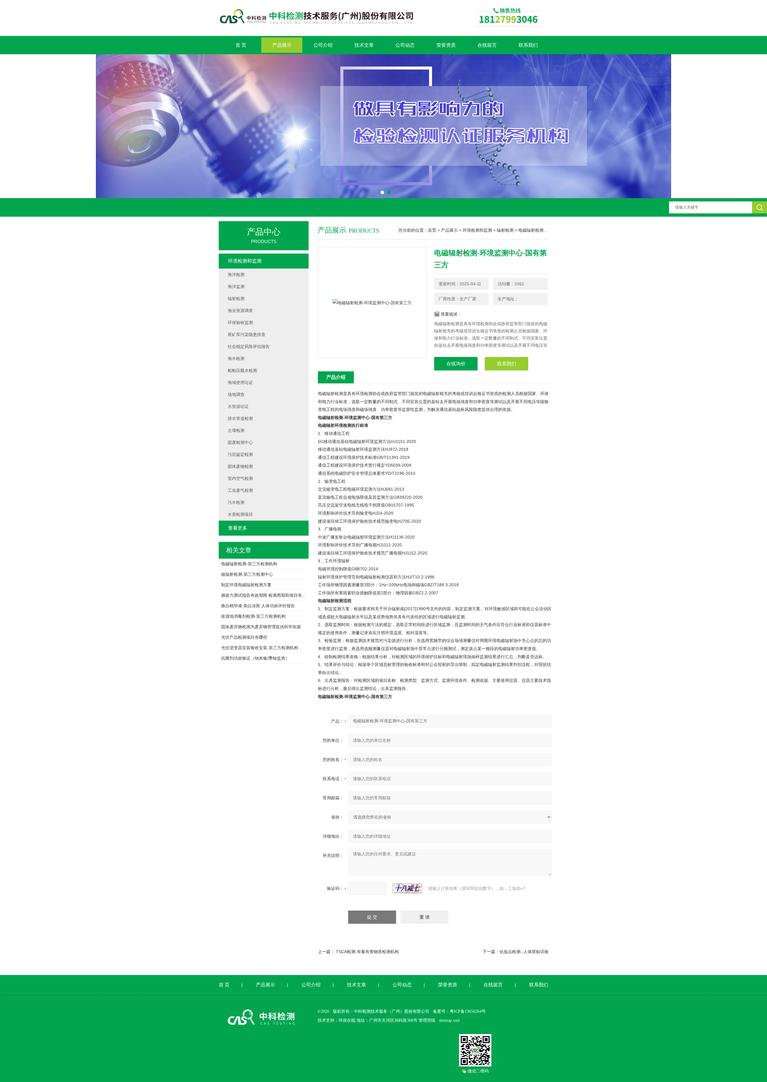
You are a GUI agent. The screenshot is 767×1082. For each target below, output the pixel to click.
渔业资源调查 (240, 310)
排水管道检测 (240, 418)
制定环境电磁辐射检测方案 (246, 584)
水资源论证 (238, 406)
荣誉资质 (446, 45)
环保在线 (347, 1020)
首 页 (240, 45)
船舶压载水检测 (242, 370)
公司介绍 (323, 45)
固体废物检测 (240, 466)
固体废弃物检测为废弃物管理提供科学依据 (261, 626)
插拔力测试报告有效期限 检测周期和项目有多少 (264, 595)
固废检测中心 (240, 442)
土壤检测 (236, 430)
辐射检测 (505, 230)
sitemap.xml (449, 1020)
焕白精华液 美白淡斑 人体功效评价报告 (258, 605)
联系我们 (528, 45)
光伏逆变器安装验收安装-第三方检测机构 (259, 647)
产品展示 (282, 45)
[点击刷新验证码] (407, 888)
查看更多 (237, 528)
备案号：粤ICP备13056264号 (459, 1011)
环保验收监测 (240, 322)
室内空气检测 (240, 478)
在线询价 (456, 363)
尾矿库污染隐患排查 (246, 334)
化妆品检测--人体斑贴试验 (524, 951)
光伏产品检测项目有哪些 (244, 637)
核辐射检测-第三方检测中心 (247, 574)
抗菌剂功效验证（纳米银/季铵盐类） (255, 658)
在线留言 (487, 45)
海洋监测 (236, 286)
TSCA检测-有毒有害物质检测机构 (367, 951)
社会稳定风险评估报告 (249, 346)
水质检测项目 (240, 514)
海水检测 (236, 358)
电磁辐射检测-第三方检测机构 (249, 563)
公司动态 (405, 45)
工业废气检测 (240, 490)
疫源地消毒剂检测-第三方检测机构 (253, 616)
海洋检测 (236, 274)
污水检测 (236, 502)
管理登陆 (427, 1020)
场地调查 (236, 394)
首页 (432, 230)
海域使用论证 (240, 382)
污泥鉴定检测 (240, 454)
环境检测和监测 (477, 230)
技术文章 (364, 45)
